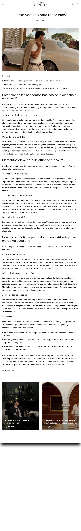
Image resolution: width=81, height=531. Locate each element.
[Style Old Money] (40, 4)
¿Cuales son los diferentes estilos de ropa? (17, 421)
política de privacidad (52, 471)
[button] (73, 3)
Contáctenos (7, 471)
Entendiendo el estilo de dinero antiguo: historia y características (60, 421)
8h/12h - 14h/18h (50, 505)
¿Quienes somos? (9, 479)
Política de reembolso (52, 475)
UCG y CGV (47, 483)
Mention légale (49, 467)
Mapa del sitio (8, 467)
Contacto (47, 463)
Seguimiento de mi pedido (13, 475)
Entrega (5, 463)
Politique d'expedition (52, 479)
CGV (44, 487)
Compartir (9, 370)
